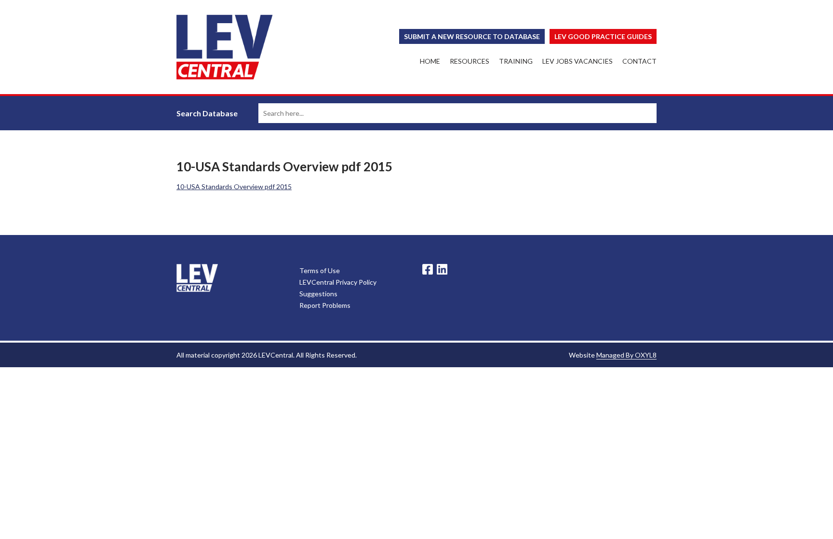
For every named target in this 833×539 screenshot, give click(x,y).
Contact (639, 61)
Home (430, 61)
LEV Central (224, 47)
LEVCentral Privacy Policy (337, 282)
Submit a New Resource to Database (472, 36)
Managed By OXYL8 (626, 355)
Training (516, 61)
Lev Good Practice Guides (603, 36)
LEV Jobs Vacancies (577, 61)
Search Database (207, 113)
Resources (469, 61)
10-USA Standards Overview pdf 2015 (234, 186)
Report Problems (324, 305)
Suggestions (318, 294)
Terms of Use (319, 270)
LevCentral (197, 278)
